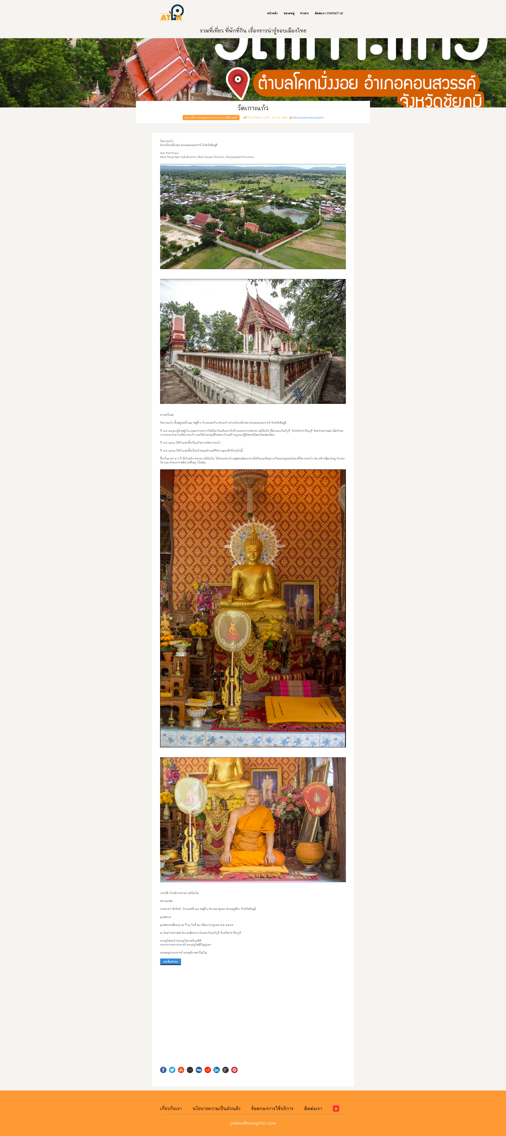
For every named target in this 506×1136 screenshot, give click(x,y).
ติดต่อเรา (313, 1108)
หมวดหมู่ (289, 13)
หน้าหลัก (272, 13)
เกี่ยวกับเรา (171, 1108)
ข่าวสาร (304, 13)
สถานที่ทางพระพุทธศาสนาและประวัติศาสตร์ (211, 117)
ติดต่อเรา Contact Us (329, 13)
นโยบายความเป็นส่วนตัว (217, 1108)
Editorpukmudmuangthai (308, 117)
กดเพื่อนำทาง (170, 961)
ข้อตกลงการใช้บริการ (272, 1108)
